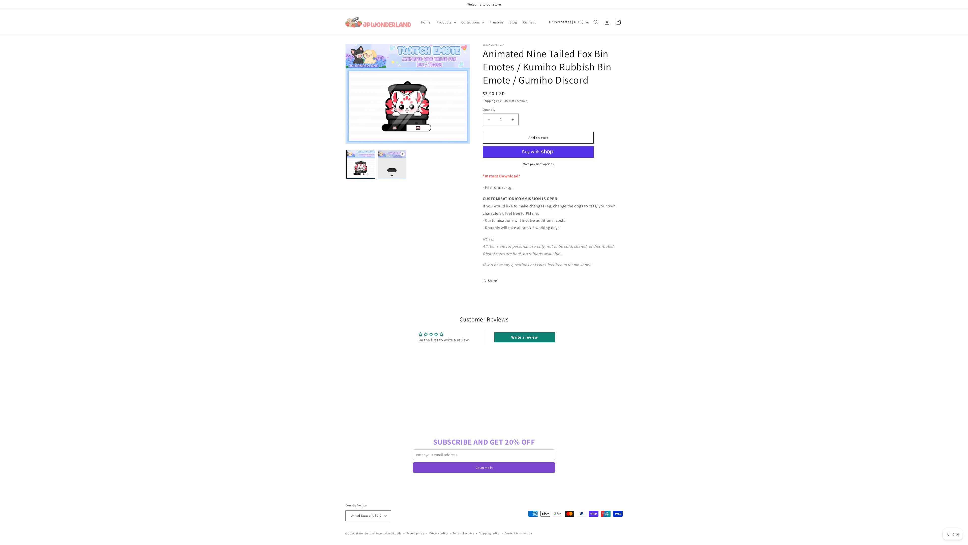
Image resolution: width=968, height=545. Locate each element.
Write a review (524, 337)
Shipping (489, 101)
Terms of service (463, 533)
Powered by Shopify (389, 533)
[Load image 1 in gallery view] (361, 164)
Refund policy (415, 533)
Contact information (518, 533)
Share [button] (492, 280)
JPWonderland (365, 533)
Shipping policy (489, 533)
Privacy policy (438, 533)
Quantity (489, 109)
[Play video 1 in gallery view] (392, 164)
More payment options (538, 164)
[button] (446, 22)
